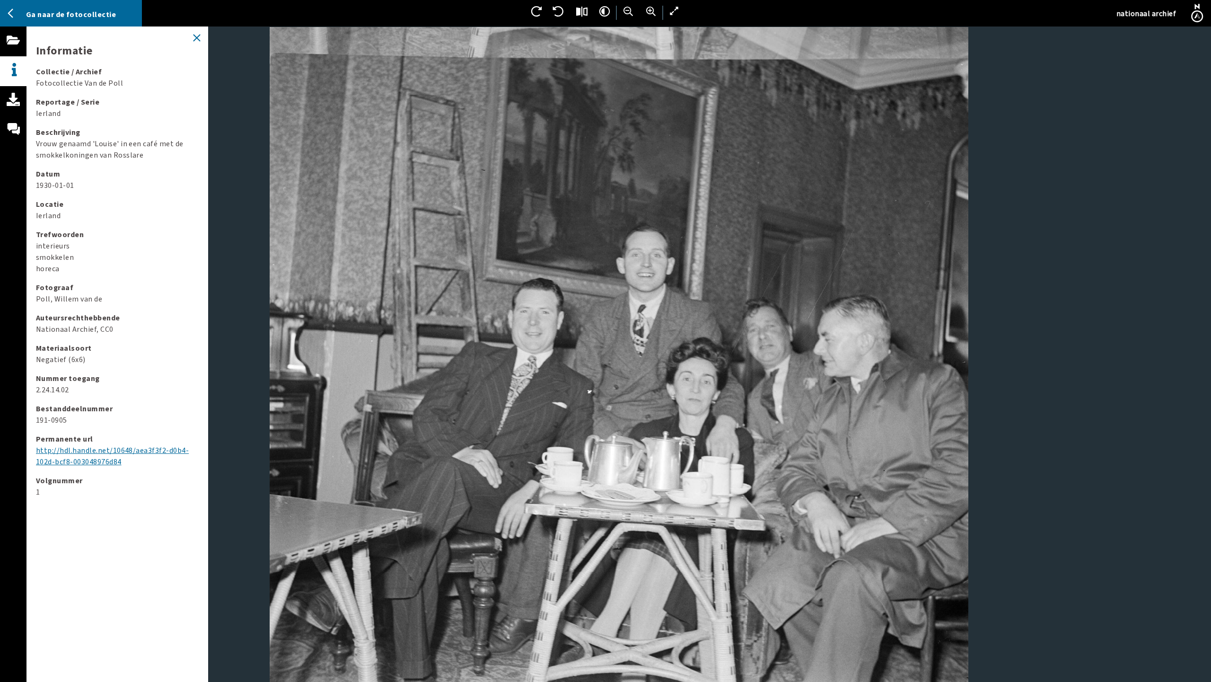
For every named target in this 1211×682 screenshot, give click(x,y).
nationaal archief (1146, 14)
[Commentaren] (13, 140)
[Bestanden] (13, 50)
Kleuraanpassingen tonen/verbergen (604, 11)
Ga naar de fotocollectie (71, 14)
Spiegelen (581, 11)
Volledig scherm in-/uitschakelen (674, 11)
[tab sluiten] (197, 38)
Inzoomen (650, 11)
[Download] (13, 110)
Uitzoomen (628, 11)
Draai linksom (559, 11)
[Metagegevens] (13, 71)
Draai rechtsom (536, 11)
